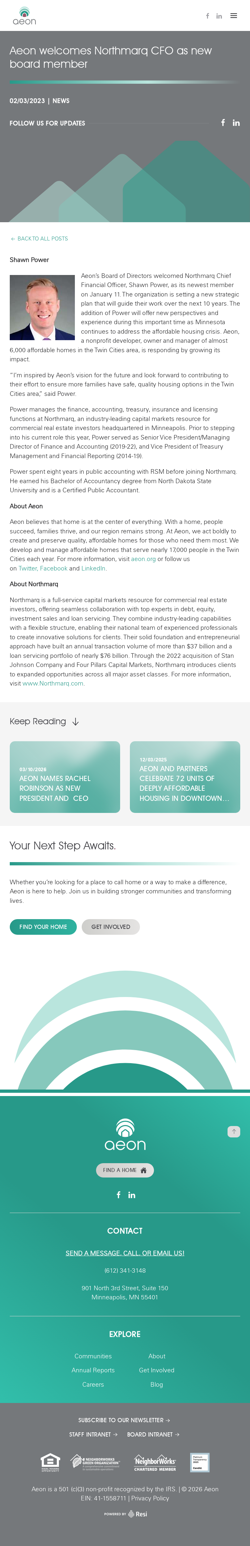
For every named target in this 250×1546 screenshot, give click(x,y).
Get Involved (110, 927)
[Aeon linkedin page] (236, 123)
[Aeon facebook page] (223, 123)
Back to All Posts (42, 239)
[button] (233, 15)
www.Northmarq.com (52, 684)
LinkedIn (93, 569)
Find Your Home (43, 927)
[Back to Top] (234, 1131)
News (61, 101)
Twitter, (28, 569)
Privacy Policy (150, 1499)
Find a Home (120, 1170)
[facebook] (207, 15)
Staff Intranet (90, 1434)
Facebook (54, 569)
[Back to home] (24, 15)
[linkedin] (219, 15)
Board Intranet (150, 1434)
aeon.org (143, 559)
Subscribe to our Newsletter (121, 1420)
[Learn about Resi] (125, 1514)
